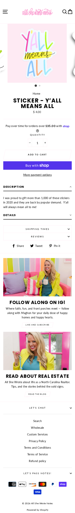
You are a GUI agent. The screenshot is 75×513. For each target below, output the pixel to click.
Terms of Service (37, 454)
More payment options (37, 174)
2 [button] (40, 86)
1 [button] (36, 85)
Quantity (37, 135)
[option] (38, 53)
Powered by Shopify (37, 509)
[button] (37, 187)
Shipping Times (37, 229)
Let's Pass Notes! (37, 473)
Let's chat (37, 407)
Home (36, 93)
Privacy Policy (37, 441)
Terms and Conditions (37, 447)
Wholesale (37, 427)
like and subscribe (37, 325)
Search (37, 421)
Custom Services (37, 434)
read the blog (37, 394)
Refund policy (37, 461)
